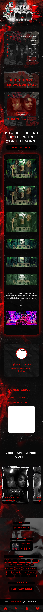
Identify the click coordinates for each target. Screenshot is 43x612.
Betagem (18, 568)
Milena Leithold (16, 601)
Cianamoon (32, 576)
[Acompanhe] (27, 608)
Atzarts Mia (20, 564)
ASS (10, 561)
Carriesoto (10, 576)
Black (9, 572)
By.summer (24, 572)
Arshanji (12, 564)
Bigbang (25, 568)
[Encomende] (16, 608)
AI (5, 561)
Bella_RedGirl (10, 568)
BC (22, 147)
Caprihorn (32, 572)
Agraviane (22, 561)
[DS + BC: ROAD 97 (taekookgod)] (15, 503)
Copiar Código (23, 528)
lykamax (31, 147)
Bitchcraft (33, 568)
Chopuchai (24, 576)
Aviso (27, 564)
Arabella (35, 561)
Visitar (30, 589)
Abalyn (15, 561)
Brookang (15, 572)
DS (26, 147)
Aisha (29, 561)
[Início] (5, 608)
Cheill (17, 576)
